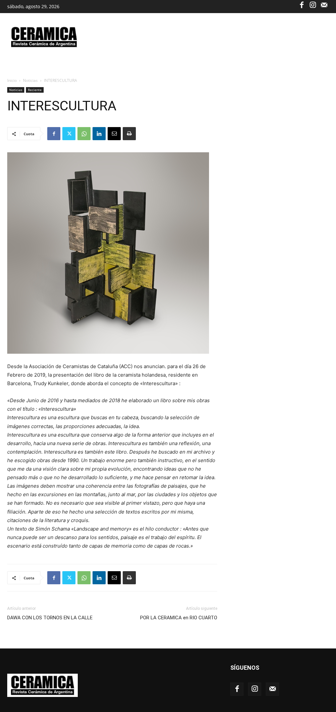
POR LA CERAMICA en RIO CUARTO (178, 618)
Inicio (12, 80)
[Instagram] (313, 4)
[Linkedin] (99, 133)
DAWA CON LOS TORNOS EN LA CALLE (50, 618)
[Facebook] (301, 4)
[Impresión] (129, 133)
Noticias (30, 80)
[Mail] (324, 4)
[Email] (114, 133)
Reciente (35, 89)
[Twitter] (68, 133)
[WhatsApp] (84, 133)
